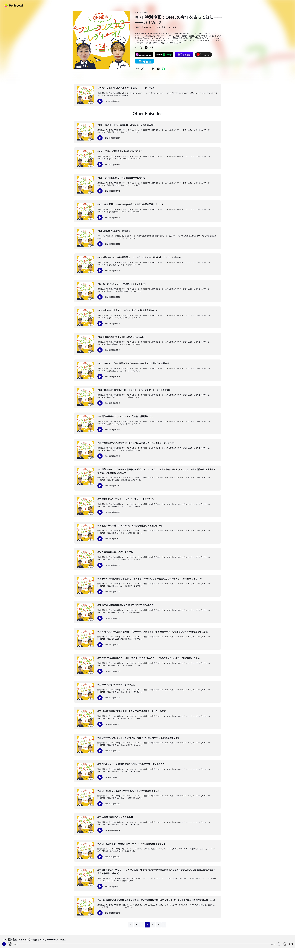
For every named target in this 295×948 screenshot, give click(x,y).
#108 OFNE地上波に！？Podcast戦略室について (121, 177)
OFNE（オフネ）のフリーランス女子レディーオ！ (155, 27)
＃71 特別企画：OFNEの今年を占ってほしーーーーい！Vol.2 (125, 88)
